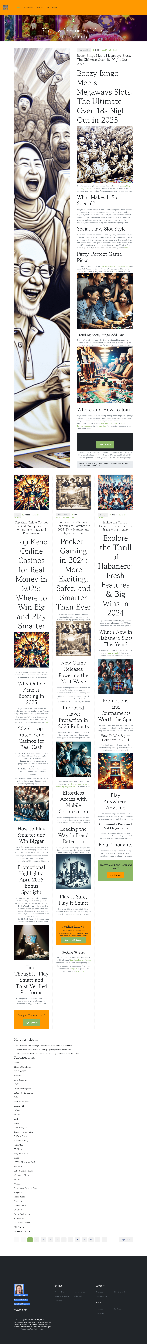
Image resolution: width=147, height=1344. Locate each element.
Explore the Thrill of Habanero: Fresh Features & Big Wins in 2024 (115, 526)
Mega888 (18, 1192)
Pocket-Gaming (63, 515)
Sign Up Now (105, 444)
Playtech (18, 1201)
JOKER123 (18, 1144)
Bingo (16, 1157)
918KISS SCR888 (21, 1101)
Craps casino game (22, 1088)
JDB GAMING (20, 1071)
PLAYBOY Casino (22, 1222)
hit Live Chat (101, 426)
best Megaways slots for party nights (115, 266)
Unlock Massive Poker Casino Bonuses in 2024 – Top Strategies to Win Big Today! (47, 1054)
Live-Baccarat (20, 1079)
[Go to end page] (104, 1239)
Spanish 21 (19, 1105)
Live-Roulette (20, 1205)
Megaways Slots (84, 50)
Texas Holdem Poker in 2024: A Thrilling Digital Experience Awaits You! (43, 1050)
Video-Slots (19, 1196)
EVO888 (18, 1209)
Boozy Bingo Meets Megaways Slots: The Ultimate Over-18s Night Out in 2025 (104, 59)
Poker (16, 1062)
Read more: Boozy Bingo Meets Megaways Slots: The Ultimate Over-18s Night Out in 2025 (103, 464)
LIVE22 (17, 1084)
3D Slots (18, 1149)
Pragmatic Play (21, 1153)
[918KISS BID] (5, 7)
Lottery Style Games (23, 1092)
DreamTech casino (22, 1214)
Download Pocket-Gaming (80, 960)
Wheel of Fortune (22, 1231)
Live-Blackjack (20, 1127)
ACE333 (18, 1183)
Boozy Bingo (126, 186)
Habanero (103, 515)
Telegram (73, 969)
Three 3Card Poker (22, 1066)
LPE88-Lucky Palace (23, 1170)
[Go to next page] (97, 1239)
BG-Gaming (19, 1227)
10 (91, 1240)
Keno (17, 515)
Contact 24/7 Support (73, 940)
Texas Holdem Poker (23, 1131)
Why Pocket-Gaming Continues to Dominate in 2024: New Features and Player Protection (73, 527)
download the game (109, 423)
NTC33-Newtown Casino (25, 1162)
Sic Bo (17, 1118)
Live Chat (80, 971)
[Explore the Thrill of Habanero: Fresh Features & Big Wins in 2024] (115, 492)
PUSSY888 (19, 1218)
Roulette (18, 1166)
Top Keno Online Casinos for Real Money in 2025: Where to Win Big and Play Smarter (31, 527)
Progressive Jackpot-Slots (25, 1188)
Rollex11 (18, 1097)
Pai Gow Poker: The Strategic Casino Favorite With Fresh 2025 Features (44, 1046)
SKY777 (17, 1179)
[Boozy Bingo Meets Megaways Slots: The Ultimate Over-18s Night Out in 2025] (42, 258)
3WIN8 (17, 1114)
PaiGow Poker (20, 1136)
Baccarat (18, 1075)
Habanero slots (112, 653)
